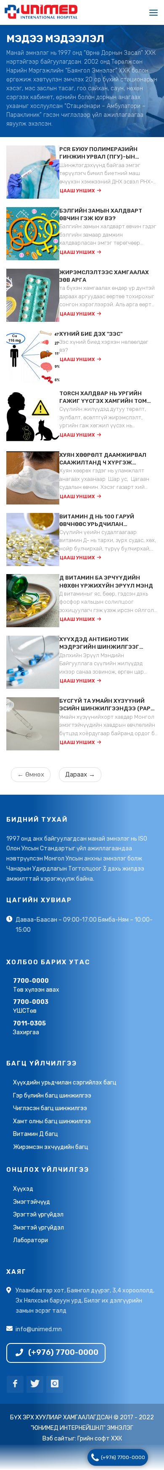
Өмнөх (30, 775)
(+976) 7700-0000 (123, 1457)
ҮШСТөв (30, 1007)
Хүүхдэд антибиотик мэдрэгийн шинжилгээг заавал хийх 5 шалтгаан (99, 644)
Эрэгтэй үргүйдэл (38, 1215)
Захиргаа (29, 1028)
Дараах (80, 775)
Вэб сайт (55, 1439)
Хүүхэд (23, 1189)
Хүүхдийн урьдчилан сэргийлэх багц (64, 1083)
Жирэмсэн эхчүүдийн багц (50, 1147)
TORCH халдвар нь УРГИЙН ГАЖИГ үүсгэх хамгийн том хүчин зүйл (103, 398)
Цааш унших (77, 191)
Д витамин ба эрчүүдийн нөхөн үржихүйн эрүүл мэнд (106, 582)
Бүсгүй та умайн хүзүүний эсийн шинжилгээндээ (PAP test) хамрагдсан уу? (105, 705)
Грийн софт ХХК (99, 1439)
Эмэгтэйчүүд (31, 1202)
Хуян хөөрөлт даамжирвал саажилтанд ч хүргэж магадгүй (102, 459)
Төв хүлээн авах (36, 986)
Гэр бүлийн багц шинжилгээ (52, 1096)
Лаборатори (30, 1240)
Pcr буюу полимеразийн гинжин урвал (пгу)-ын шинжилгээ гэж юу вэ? (98, 153)
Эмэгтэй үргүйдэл (38, 1228)
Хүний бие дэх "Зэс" (91, 334)
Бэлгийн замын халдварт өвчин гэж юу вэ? (100, 215)
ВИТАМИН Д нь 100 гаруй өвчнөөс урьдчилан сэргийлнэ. (96, 521)
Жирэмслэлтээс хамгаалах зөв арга (104, 276)
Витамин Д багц (35, 1134)
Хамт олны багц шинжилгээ (52, 1121)
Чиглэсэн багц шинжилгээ (50, 1108)
